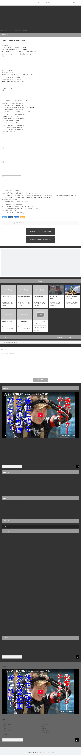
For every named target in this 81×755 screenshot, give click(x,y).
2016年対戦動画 (5, 578)
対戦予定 (3, 608)
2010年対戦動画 (5, 560)
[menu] (74, 2)
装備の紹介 (4, 617)
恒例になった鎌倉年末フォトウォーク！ (72, 297)
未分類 (3, 614)
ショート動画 (4, 596)
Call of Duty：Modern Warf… (55, 297)
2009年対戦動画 (5, 554)
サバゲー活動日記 (5, 593)
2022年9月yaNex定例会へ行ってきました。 (11, 485)
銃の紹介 (3, 620)
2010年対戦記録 (5, 563)
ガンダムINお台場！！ (23, 321)
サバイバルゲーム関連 (6, 590)
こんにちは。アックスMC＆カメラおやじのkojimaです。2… (72, 303)
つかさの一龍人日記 (6, 584)
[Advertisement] (40, 17)
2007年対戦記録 (5, 545)
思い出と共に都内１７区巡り (24, 297)
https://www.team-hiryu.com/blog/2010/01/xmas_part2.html (39, 197)
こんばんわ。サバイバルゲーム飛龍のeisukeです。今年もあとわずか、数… (8, 304)
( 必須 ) (4, 349)
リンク (3, 605)
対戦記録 (3, 611)
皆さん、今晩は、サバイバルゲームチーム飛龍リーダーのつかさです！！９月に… (24, 328)
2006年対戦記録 (5, 542)
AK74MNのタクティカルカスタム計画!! (10, 503)
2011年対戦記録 (5, 566)
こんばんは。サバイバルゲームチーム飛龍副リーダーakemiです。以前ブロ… (40, 304)
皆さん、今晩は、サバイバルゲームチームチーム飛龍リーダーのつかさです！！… (8, 328)
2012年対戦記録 (5, 569)
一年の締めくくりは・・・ (8, 296)
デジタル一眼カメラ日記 (7, 599)
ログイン (3, 642)
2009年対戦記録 (5, 557)
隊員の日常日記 (19, 223)
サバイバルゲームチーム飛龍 (40, 2)
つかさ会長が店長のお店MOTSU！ (9, 481)
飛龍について (4, 632)
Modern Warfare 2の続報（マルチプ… (39, 322)
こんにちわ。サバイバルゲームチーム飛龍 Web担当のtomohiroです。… (56, 304)
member (10, 223)
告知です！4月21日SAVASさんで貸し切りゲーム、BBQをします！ (16, 477)
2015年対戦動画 (5, 575)
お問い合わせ (5, 734)
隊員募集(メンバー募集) (7, 724)
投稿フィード (4, 645)
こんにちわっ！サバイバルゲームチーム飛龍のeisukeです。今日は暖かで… (24, 304)
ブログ (3, 602)
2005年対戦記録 (5, 539)
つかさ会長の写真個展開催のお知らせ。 (10, 492)
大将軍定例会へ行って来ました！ (9, 509)
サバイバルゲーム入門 (6, 587)
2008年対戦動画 (5, 548)
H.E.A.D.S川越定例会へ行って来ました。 (10, 515)
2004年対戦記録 (5, 536)
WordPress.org (5, 651)
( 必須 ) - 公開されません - (8, 353)
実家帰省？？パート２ (7, 321)
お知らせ (3, 581)
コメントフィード (5, 648)
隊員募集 (3, 626)
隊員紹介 (3, 629)
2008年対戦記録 (5, 551)
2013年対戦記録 (5, 572)
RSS (3, 749)
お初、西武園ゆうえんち (39, 296)
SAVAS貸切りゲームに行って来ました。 (10, 488)
